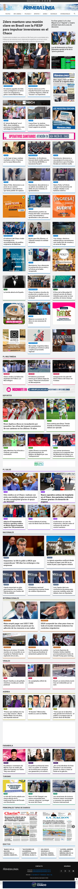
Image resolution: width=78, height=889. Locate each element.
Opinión (5, 289)
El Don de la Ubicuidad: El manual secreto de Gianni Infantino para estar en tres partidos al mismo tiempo (63, 295)
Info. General (17, 13)
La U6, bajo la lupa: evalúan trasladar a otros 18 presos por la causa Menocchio (13, 160)
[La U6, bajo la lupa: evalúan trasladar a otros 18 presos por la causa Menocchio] (14, 147)
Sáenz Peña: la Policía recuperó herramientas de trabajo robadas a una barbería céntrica (62, 188)
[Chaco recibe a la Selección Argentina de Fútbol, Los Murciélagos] (14, 366)
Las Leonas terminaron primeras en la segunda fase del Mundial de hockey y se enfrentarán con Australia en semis (63, 454)
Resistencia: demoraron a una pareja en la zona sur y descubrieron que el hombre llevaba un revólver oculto (63, 161)
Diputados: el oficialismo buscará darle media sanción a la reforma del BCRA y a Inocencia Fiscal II (38, 161)
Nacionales (54, 13)
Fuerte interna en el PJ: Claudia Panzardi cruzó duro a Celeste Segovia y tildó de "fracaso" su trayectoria (38, 91)
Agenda (45, 13)
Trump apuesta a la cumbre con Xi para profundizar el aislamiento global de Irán (38, 652)
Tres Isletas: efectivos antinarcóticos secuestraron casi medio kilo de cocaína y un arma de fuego (63, 241)
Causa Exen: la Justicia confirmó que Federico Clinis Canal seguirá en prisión (38, 125)
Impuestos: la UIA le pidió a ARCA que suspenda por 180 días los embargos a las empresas (21, 563)
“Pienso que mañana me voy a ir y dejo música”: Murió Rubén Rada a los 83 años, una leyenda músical (14, 714)
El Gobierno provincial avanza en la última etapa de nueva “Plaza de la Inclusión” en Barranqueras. (38, 379)
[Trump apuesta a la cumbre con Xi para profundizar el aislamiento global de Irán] (39, 639)
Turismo (5, 793)
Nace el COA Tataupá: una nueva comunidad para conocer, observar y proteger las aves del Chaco (38, 799)
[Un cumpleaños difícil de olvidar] (39, 670)
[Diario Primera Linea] (39, 7)
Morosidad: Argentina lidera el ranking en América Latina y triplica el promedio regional (38, 348)
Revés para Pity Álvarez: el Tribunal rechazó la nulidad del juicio (38, 240)
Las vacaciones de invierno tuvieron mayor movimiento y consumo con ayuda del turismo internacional (63, 799)
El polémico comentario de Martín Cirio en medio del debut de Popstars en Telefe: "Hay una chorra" (14, 768)
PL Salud (5, 491)
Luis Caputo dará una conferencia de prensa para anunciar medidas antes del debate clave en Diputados (63, 590)
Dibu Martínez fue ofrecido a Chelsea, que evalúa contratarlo (14, 452)
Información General (33, 155)
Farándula (6, 762)
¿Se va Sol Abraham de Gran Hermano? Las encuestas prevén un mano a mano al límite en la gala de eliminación (63, 769)
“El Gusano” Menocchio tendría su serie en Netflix (37, 713)
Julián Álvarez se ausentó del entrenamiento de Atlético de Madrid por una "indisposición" (38, 453)
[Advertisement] (39, 732)
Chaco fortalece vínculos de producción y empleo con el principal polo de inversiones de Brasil (38, 295)
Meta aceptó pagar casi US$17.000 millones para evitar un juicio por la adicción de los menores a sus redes (19, 625)
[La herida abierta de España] (14, 282)
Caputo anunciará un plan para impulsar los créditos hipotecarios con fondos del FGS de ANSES (14, 590)
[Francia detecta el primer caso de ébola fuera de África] (39, 511)
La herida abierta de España (13, 292)
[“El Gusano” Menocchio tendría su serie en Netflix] (39, 701)
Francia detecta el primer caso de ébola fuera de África (39, 522)
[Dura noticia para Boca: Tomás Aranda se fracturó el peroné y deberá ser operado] (60, 409)
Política (7, 13)
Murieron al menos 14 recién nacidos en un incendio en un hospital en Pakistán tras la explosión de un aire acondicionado (14, 654)
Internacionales (65, 13)
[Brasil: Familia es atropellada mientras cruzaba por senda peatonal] (14, 670)
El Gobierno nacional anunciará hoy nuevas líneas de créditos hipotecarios (38, 589)
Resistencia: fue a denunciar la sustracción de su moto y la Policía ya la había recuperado (38, 268)
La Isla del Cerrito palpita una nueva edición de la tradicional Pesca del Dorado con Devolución (14, 799)
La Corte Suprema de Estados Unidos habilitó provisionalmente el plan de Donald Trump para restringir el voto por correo (63, 654)
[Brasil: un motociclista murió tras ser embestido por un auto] (64, 670)
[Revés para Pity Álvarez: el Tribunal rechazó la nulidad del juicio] (39, 228)
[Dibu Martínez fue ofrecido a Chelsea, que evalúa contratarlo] (14, 440)
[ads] (26, 102)
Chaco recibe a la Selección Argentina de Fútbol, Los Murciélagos (13, 378)
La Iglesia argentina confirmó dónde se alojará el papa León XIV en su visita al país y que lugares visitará (60, 562)
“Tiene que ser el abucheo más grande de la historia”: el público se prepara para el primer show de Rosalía (63, 714)
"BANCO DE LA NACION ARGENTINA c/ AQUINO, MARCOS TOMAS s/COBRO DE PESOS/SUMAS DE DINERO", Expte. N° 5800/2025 (11, 855)
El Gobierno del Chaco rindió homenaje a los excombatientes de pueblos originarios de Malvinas (14, 241)
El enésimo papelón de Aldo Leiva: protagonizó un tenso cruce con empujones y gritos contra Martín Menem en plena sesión (14, 92)
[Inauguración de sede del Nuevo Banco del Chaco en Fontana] (64, 366)
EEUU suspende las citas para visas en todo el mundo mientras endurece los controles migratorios (57, 625)
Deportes (36, 13)
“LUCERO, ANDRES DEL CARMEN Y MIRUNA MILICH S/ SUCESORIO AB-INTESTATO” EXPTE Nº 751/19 (67, 854)
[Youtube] (50, 1)
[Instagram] (45, 1)
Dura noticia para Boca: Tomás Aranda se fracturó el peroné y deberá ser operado (58, 426)
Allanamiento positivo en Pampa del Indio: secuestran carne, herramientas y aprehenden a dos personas (38, 214)
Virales (5, 678)
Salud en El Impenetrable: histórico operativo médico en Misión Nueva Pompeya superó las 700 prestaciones (14, 524)
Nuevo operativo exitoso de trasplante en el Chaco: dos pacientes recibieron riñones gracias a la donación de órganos (57, 498)
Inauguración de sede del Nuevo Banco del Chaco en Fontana (63, 378)
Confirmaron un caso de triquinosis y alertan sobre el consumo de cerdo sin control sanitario (63, 524)
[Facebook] (42, 1)
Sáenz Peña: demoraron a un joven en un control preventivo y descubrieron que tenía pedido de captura (14, 188)
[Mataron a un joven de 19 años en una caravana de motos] (39, 308)
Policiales (28, 13)
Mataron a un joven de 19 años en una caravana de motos (37, 321)
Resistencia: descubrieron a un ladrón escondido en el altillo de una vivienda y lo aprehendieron (38, 188)
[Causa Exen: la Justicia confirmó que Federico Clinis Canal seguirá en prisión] (39, 113)
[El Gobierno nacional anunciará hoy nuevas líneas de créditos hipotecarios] (39, 577)
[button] (74, 14)
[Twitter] (47, 1)
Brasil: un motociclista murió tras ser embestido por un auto (63, 683)
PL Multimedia (6, 373)
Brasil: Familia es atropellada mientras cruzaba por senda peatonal (14, 683)
